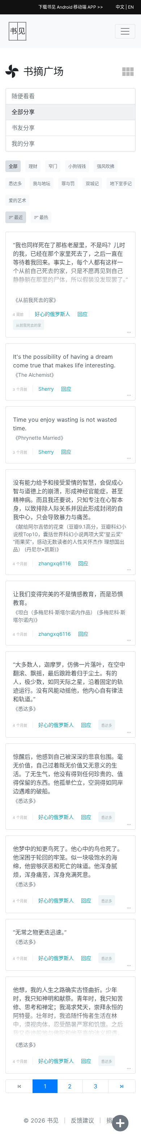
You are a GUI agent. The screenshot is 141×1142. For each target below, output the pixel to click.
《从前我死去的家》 (36, 300)
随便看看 (23, 96)
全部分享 (23, 111)
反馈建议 (82, 1120)
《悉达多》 (25, 709)
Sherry (46, 389)
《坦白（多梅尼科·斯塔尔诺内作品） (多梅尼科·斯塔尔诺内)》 (69, 616)
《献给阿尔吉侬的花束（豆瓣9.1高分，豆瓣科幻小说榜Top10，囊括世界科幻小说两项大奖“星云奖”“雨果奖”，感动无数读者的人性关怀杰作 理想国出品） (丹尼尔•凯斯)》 (69, 538)
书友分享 (23, 127)
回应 (82, 314)
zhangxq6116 (54, 563)
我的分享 (23, 143)
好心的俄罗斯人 (52, 314)
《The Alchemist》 (34, 375)
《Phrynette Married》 (39, 438)
